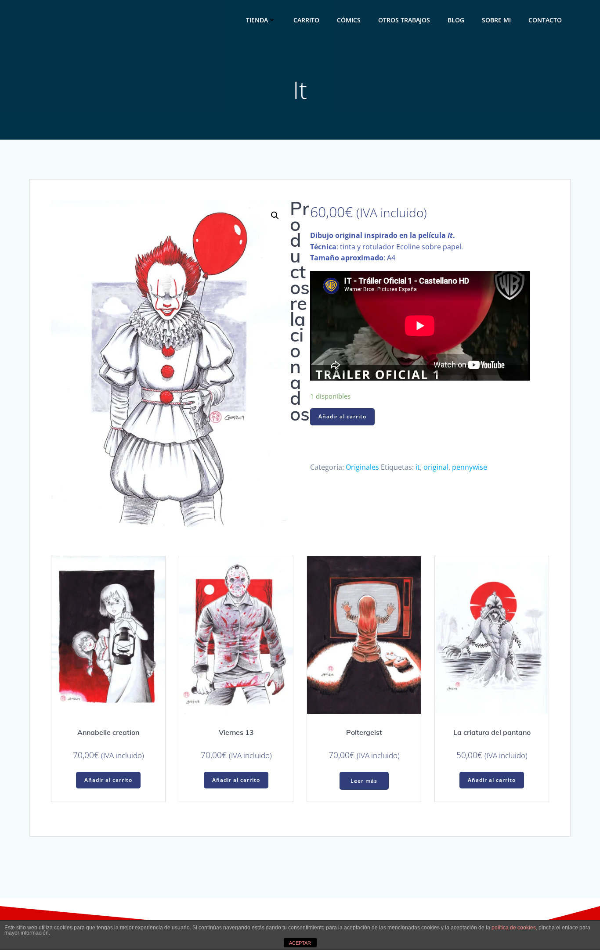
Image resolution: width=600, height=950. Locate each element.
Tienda (257, 20)
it (418, 467)
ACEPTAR (300, 943)
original (435, 467)
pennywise (469, 467)
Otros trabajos (404, 20)
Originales (362, 467)
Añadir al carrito (342, 416)
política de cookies (514, 928)
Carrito (306, 20)
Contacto (545, 20)
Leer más (364, 780)
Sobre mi (496, 20)
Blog (456, 20)
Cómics (349, 20)
